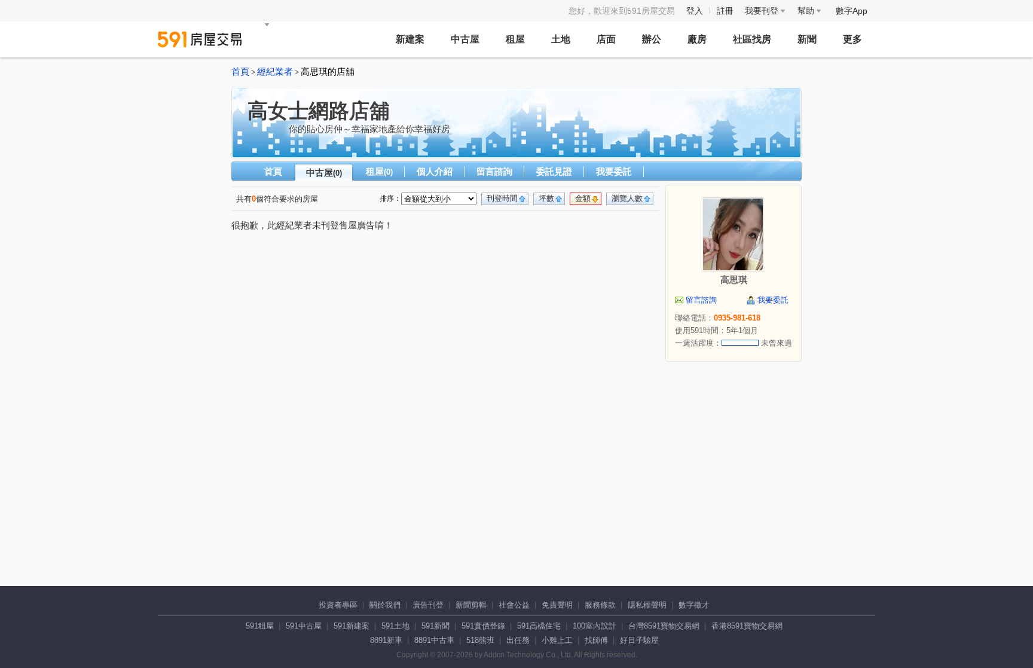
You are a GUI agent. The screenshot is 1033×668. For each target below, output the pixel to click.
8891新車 (386, 640)
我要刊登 (763, 11)
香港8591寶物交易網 (747, 625)
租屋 (515, 39)
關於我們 (385, 604)
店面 (606, 39)
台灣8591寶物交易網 (663, 625)
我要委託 (614, 171)
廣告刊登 (428, 604)
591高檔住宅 (539, 625)
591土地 (395, 625)
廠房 (697, 39)
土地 (560, 39)
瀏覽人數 (627, 198)
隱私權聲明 (647, 604)
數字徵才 (694, 604)
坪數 (546, 198)
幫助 (807, 11)
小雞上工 (557, 640)
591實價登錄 (483, 625)
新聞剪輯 (471, 604)
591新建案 (351, 625)
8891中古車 (434, 640)
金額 (583, 198)
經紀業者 (275, 72)
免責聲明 (557, 604)
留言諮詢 (494, 171)
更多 (852, 39)
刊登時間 (502, 198)
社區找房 (752, 39)
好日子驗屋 (639, 640)
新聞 (807, 39)
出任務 (518, 640)
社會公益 (514, 604)
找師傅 (596, 640)
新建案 (410, 39)
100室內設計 (594, 625)
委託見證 (554, 171)
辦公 (651, 39)
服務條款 (600, 604)
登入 (694, 11)
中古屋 (465, 39)
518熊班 (480, 640)
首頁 (240, 72)
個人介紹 (435, 171)
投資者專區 (338, 604)
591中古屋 (304, 625)
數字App (851, 11)
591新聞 (435, 625)
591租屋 (260, 625)
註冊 (725, 11)
